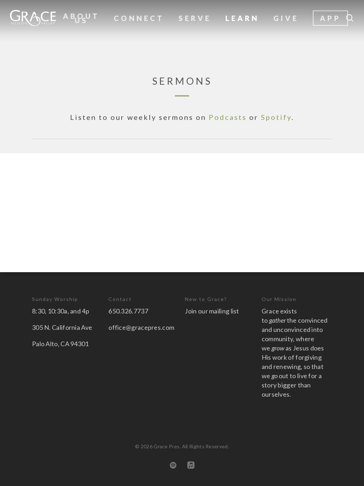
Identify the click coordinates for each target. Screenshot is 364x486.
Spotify (276, 117)
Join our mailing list (212, 311)
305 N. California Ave (62, 327)
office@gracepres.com (141, 327)
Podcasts (228, 117)
